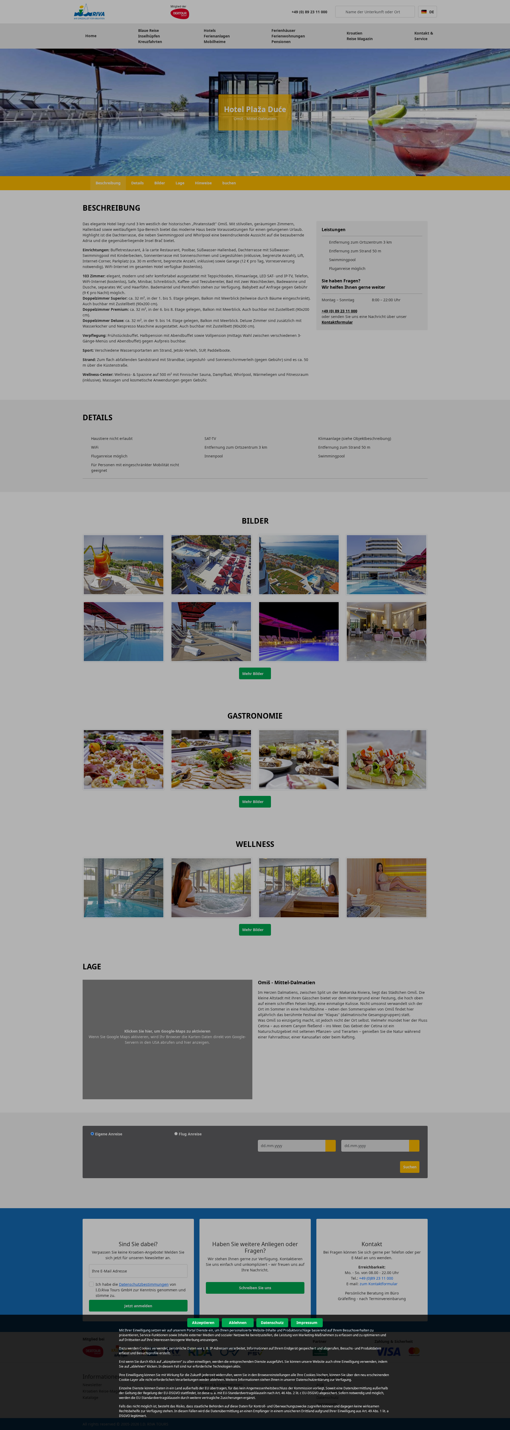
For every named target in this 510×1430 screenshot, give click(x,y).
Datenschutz (272, 1322)
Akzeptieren (203, 1322)
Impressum (306, 1322)
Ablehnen (237, 1322)
